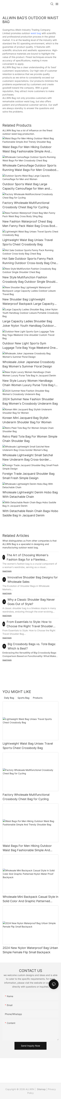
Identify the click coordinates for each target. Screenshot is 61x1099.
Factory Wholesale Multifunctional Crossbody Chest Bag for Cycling (25, 205)
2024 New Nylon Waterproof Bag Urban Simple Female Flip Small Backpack (30, 950)
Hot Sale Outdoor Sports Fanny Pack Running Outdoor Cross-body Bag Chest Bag (30, 261)
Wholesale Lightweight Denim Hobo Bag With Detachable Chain (30, 494)
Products (37, 697)
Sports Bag (23, 697)
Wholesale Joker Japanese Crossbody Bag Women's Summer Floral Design (28, 364)
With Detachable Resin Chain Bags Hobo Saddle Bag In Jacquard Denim (30, 513)
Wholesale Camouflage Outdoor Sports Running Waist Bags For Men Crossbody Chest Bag (30, 168)
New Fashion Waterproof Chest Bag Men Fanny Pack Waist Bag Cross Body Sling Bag (29, 224)
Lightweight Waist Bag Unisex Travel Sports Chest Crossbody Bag (27, 242)
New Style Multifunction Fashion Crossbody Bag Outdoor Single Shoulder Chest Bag (30, 280)
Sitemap (41, 1089)
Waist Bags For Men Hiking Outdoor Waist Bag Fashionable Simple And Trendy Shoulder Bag (27, 149)
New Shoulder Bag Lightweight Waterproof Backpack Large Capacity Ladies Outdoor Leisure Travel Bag (28, 302)
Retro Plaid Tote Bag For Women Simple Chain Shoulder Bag (29, 439)
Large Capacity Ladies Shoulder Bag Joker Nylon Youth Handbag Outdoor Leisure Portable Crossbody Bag (28, 324)
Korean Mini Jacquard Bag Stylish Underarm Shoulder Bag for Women (27, 420)
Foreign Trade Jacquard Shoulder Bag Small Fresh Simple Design (28, 476)
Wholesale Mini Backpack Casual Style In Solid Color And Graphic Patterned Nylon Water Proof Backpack (30, 899)
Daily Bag (9, 697)
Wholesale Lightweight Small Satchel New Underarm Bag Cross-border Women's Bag (27, 457)
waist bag (36, 33)
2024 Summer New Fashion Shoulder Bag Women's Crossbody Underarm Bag (30, 401)
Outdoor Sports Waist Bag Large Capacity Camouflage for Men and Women (26, 186)
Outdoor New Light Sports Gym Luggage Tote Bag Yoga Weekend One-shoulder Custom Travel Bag (29, 346)
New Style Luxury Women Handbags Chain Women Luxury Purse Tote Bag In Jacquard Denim (29, 383)
